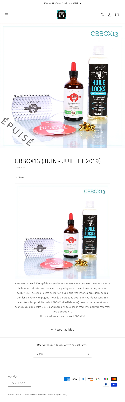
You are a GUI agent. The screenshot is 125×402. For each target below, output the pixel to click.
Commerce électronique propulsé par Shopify (47, 394)
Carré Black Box (21, 394)
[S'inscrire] (88, 354)
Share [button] (21, 177)
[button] (6, 14)
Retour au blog (64, 329)
